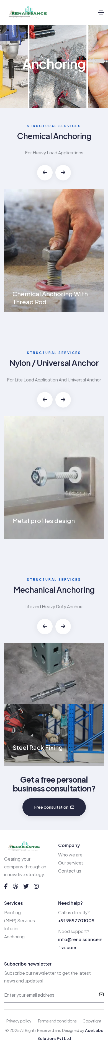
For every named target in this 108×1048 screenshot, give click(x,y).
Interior (11, 928)
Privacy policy (19, 1020)
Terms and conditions (57, 1020)
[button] (45, 172)
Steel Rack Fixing (37, 747)
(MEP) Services (19, 920)
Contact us (69, 871)
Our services (71, 863)
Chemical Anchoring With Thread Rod (50, 298)
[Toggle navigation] (101, 12)
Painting (12, 912)
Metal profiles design (43, 520)
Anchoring (14, 936)
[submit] (101, 994)
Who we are (70, 855)
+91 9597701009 (76, 920)
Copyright (92, 1020)
